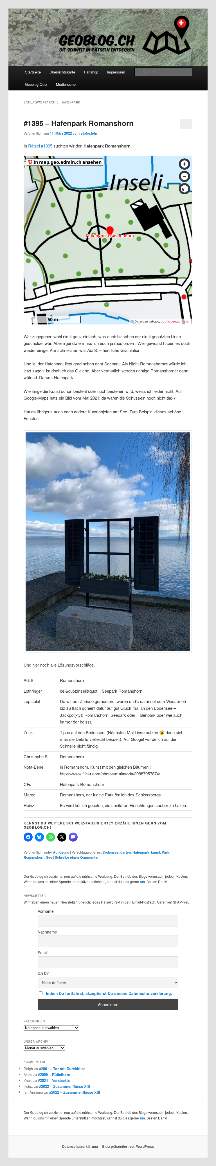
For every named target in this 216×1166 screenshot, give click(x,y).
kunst (155, 852)
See (49, 857)
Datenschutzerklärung (80, 1146)
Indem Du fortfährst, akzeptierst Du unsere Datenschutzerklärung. (109, 993)
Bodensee (110, 852)
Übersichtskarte (62, 72)
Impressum (116, 72)
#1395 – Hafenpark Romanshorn (79, 123)
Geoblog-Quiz (36, 84)
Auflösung (61, 852)
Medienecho (66, 84)
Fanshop (91, 72)
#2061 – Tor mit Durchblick (62, 1068)
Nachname (47, 932)
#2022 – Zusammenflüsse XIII (64, 1086)
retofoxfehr (88, 133)
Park (165, 852)
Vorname (46, 911)
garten (125, 852)
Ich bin (44, 973)
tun (142, 881)
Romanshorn (34, 857)
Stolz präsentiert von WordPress (128, 1146)
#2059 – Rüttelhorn (54, 1074)
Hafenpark (140, 852)
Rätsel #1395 (40, 146)
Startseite (33, 72)
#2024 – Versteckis (54, 1080)
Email (43, 952)
